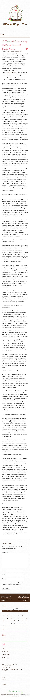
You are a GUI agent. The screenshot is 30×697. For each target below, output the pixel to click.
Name (3, 571)
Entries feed (5, 651)
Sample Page (5, 638)
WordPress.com (15, 696)
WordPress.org (5, 657)
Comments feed (6, 654)
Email (3, 575)
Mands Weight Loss (15, 24)
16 (26, 618)
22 (22, 621)
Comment (5, 552)
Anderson (18, 51)
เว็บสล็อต (4, 684)
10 (3, 618)
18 (7, 621)
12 (11, 618)
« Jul (3, 629)
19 (11, 621)
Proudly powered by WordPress (9, 694)
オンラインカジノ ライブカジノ (9, 664)
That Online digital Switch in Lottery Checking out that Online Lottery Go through (23, 598)
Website (4, 579)
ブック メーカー (6, 667)
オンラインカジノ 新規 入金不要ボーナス (12, 669)
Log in (3, 648)
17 (3, 621)
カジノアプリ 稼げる (7, 666)
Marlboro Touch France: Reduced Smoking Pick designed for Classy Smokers (7, 598)
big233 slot (4, 679)
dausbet (4, 677)
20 (15, 621)
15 (22, 618)
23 (26, 621)
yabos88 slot (5, 671)
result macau (11, 72)
